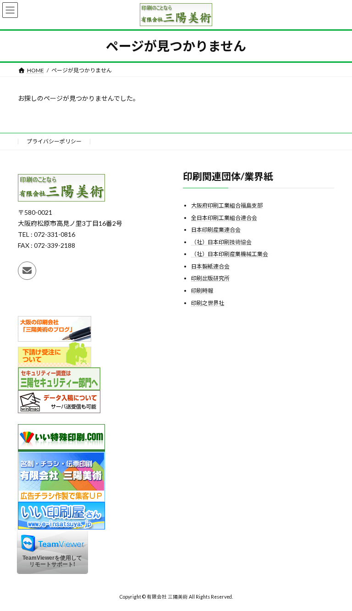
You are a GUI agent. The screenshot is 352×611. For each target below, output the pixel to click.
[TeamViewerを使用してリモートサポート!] (52, 571)
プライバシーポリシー (54, 141)
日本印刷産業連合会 (216, 229)
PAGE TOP (335, 583)
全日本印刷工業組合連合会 (224, 217)
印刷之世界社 (207, 303)
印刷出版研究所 (210, 278)
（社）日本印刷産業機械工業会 (229, 254)
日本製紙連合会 (210, 266)
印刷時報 (202, 290)
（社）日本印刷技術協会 (221, 242)
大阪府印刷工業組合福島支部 (227, 205)
